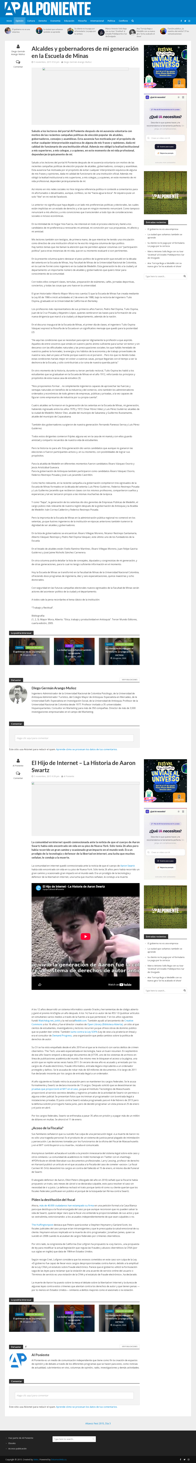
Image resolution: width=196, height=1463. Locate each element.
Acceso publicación (17, 1448)
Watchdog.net (46, 1020)
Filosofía (82, 20)
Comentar (18, 66)
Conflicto (123, 20)
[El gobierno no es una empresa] (8, 30)
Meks (35, 1459)
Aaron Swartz (127, 865)
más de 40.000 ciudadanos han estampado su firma (66, 1205)
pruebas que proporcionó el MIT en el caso (55, 1089)
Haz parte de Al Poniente (20, 1437)
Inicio (9, 20)
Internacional (97, 20)
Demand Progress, (62, 1035)
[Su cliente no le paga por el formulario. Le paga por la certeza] (70, 31)
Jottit (57, 1020)
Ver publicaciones (129, 679)
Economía (55, 20)
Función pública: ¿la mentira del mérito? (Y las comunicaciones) (178, 31)
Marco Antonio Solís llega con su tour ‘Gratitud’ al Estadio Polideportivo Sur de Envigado (116, 32)
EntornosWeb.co (58, 1459)
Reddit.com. (81, 1020)
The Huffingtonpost (43, 1224)
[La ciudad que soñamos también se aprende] (39, 30)
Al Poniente (18, 765)
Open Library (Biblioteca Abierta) (105, 1024)
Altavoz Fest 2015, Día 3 (98, 1423)
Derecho (43, 20)
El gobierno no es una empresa (21, 30)
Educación (69, 20)
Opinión (20, 20)
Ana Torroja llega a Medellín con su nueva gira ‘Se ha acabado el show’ (146, 32)
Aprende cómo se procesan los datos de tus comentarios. (86, 749)
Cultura (31, 20)
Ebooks (12, 1443)
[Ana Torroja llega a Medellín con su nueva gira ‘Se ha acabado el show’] (132, 32)
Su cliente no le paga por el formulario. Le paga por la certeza (85, 31)
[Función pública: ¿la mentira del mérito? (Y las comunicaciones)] (163, 31)
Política (111, 20)
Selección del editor (35, 647)
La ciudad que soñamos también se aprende (53, 30)
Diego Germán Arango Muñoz (18, 53)
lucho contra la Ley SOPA (84, 1031)
